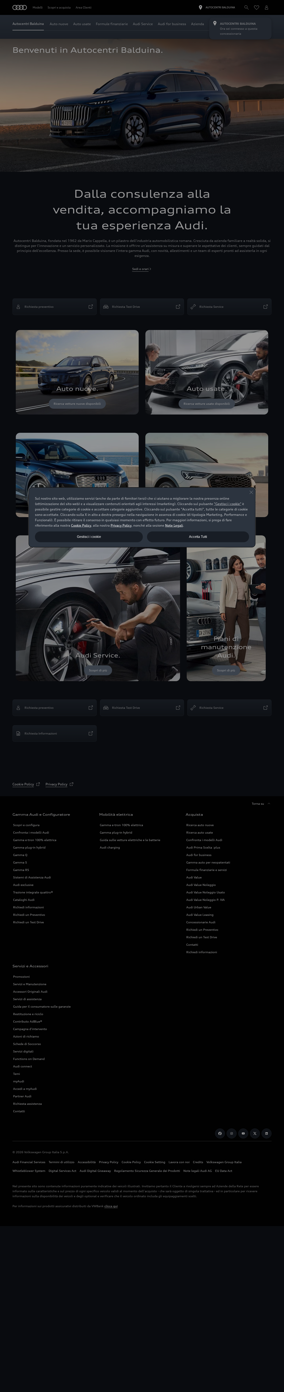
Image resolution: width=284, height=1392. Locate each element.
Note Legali (174, 525)
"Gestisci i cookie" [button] (227, 504)
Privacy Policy (121, 525)
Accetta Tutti (198, 536)
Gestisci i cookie (89, 536)
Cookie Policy (81, 525)
